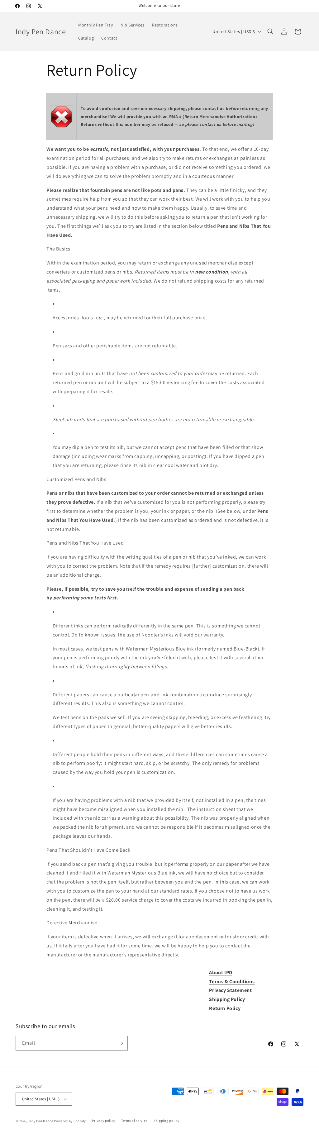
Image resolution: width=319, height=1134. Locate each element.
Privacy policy (103, 1120)
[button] (270, 31)
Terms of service (134, 1120)
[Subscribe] (120, 1043)
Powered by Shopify (70, 1121)
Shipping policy (166, 1120)
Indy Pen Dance (40, 1121)
